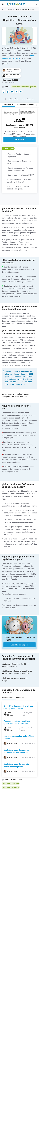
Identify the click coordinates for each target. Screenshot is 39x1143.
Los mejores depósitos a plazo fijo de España (18, 737)
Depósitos (9, 9)
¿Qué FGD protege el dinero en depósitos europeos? (19, 187)
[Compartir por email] (21, 91)
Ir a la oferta (19, 139)
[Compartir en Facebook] (8, 91)
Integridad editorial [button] (12, 99)
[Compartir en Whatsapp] (3, 91)
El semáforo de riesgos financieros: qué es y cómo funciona (18, 707)
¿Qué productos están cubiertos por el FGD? (19, 162)
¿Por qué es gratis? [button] (28, 99)
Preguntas (20, 697)
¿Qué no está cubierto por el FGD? (20, 175)
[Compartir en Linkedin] (16, 91)
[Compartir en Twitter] (12, 91)
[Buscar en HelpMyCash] (31, 3)
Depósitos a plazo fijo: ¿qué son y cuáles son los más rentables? (17, 751)
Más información (8, 697)
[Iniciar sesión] (36, 3)
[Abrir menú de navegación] (2, 3)
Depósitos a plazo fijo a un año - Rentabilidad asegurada (16, 765)
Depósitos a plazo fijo (11, 783)
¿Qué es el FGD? (8, 104)
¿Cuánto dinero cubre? (25, 104)
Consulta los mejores (19, 645)
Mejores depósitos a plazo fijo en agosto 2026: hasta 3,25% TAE (16, 722)
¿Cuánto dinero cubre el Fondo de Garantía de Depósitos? (20, 169)
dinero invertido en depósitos (19, 57)
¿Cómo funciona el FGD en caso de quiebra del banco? (19, 180)
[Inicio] (16, 3)
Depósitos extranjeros (11, 787)
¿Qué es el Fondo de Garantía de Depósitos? (19, 155)
